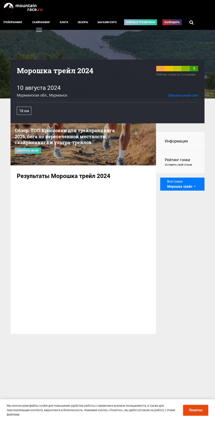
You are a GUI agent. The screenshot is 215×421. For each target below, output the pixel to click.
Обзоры (83, 22)
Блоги (64, 22)
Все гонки (179, 184)
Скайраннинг (41, 22)
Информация (176, 141)
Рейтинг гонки (178, 162)
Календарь (172, 22)
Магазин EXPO (107, 22)
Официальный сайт (183, 95)
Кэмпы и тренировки (140, 22)
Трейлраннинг (12, 22)
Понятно (195, 410)
